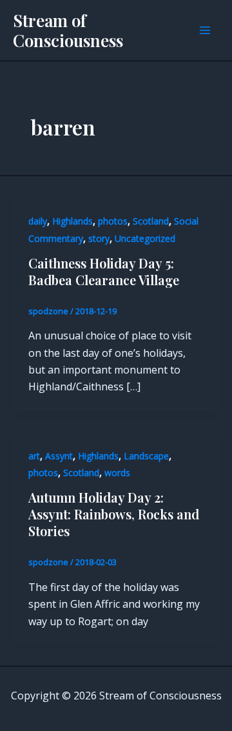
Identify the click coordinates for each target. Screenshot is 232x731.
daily (37, 221)
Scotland (151, 221)
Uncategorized (145, 238)
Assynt (59, 456)
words (117, 472)
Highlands (72, 221)
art (34, 456)
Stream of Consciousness (68, 30)
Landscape (146, 456)
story (99, 238)
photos (113, 221)
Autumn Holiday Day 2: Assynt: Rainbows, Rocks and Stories (113, 513)
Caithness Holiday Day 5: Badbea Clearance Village (103, 271)
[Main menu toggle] (205, 30)
